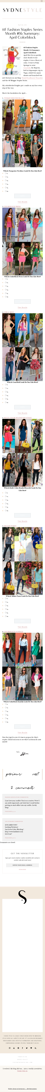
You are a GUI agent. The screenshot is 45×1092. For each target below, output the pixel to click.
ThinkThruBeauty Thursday (32, 78)
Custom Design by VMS (20, 1062)
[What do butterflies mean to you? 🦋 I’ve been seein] (22, 912)
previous (14, 775)
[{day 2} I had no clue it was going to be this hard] (22, 1019)
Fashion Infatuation (12, 797)
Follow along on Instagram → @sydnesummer (22, 1089)
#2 (7, 177)
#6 (7, 191)
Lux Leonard (9, 821)
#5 (7, 188)
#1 (7, 173)
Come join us (22, 1070)
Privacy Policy (22, 1059)
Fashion (22, 42)
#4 (7, 184)
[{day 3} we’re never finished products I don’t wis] (22, 976)
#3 (7, 180)
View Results (22, 202)
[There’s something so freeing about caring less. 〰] (22, 955)
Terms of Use (22, 1056)
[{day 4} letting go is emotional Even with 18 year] (22, 934)
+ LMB (30, 1062)
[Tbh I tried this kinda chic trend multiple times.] (22, 997)
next (36, 775)
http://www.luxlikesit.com (14, 832)
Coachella (27, 68)
